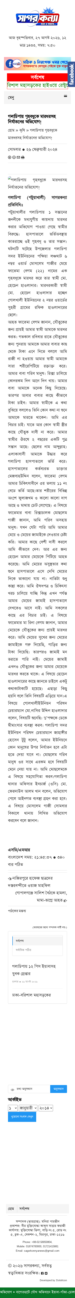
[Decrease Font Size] (14, 157)
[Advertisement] (37, 1045)
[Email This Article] (18, 157)
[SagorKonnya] (37, 16)
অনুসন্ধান (59, 1089)
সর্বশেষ (20, 941)
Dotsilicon (61, 1280)
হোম (11, 1208)
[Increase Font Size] (9, 157)
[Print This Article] (22, 157)
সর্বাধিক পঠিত (23, 950)
